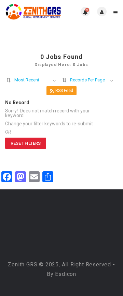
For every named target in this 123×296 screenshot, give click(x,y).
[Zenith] (33, 11)
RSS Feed (64, 90)
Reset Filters (26, 143)
